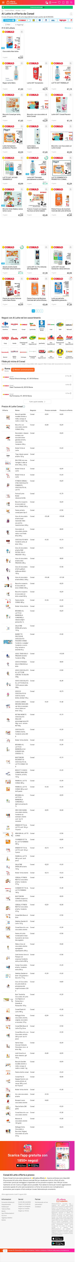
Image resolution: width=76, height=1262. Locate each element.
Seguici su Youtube (23, 1208)
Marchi (3, 1211)
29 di (8, 28)
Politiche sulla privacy (53, 1250)
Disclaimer (31, 1250)
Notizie (4, 1220)
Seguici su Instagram (24, 1206)
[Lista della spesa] (67, 2)
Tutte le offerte (9, 10)
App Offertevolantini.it (8, 1213)
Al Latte (18, 10)
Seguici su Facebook (24, 1204)
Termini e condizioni (41, 1250)
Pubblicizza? (5, 1206)
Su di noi (4, 1215)
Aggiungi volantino (7, 1217)
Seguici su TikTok (23, 1211)
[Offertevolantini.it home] (12, 2)
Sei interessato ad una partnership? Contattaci (41, 1204)
